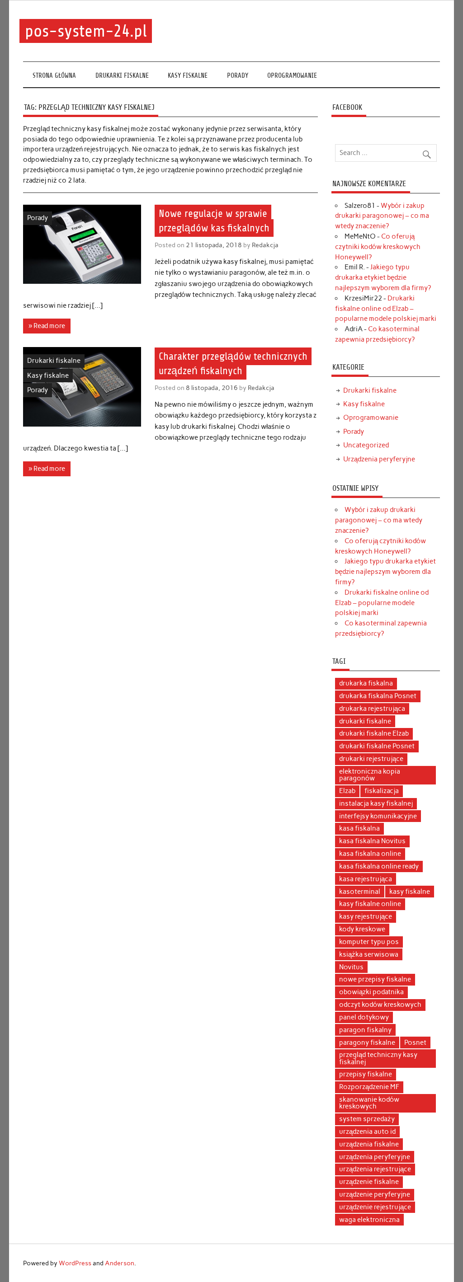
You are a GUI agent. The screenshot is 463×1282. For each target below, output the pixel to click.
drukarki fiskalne (365, 721)
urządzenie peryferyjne (374, 1194)
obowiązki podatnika (371, 992)
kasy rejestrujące (365, 916)
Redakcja (265, 245)
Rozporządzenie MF (369, 1087)
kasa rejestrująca (365, 879)
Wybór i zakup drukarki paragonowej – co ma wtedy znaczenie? (382, 216)
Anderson (119, 1263)
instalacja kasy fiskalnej (376, 803)
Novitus (351, 967)
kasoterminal (359, 892)
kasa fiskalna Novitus (372, 841)
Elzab (347, 791)
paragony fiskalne (367, 1042)
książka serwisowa (368, 954)
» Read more (46, 326)
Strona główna (54, 76)
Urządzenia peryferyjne (379, 459)
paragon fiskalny (365, 1030)
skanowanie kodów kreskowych (369, 1102)
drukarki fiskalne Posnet (377, 746)
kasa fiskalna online (370, 854)
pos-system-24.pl (86, 31)
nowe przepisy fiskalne (375, 979)
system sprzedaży (367, 1119)
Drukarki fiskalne (122, 76)
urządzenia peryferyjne (374, 1157)
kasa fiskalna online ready (379, 866)
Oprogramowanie (292, 76)
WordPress (75, 1263)
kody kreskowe (362, 929)
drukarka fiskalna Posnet (377, 696)
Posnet (415, 1042)
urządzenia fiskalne (369, 1144)
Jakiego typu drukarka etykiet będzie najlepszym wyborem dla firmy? (383, 277)
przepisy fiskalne (365, 1074)
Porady (237, 76)
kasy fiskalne (409, 892)
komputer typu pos (369, 942)
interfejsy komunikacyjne (378, 816)
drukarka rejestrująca (372, 708)
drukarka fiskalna (366, 683)
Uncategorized (366, 445)
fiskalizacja (381, 791)
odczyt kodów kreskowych (380, 1004)
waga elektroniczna (369, 1220)
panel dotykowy (364, 1017)
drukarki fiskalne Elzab (374, 733)
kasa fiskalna (359, 828)
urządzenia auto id (367, 1131)
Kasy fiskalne (188, 76)
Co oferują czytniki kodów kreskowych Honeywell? (377, 246)
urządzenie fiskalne (369, 1182)
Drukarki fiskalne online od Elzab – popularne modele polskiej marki (385, 308)
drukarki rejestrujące (371, 759)
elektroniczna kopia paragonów (369, 774)
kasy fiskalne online (370, 904)
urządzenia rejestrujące (375, 1169)
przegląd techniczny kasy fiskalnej (378, 1058)
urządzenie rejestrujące (375, 1207)
